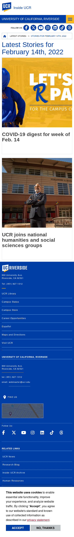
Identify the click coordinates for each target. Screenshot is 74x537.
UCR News (9, 456)
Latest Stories (18, 35)
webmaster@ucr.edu (19, 381)
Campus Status (10, 302)
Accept (18, 528)
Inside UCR (22, 7)
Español (6, 326)
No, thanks (45, 528)
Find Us (12, 396)
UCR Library (9, 293)
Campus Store (10, 310)
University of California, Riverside (30, 19)
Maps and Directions (13, 334)
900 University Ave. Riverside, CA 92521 (13, 367)
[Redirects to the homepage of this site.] (4, 36)
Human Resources (13, 481)
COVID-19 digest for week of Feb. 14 (36, 137)
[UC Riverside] (9, 7)
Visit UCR (7, 343)
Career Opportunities (14, 318)
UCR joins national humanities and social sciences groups (28, 240)
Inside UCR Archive (14, 472)
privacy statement (38, 520)
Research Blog (11, 464)
